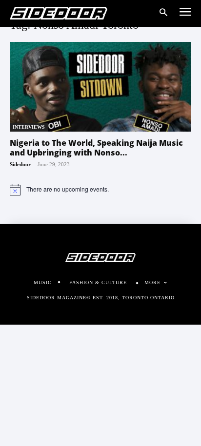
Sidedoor (20, 164)
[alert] (100, 189)
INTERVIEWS (29, 127)
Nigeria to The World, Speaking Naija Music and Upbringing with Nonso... (96, 147)
